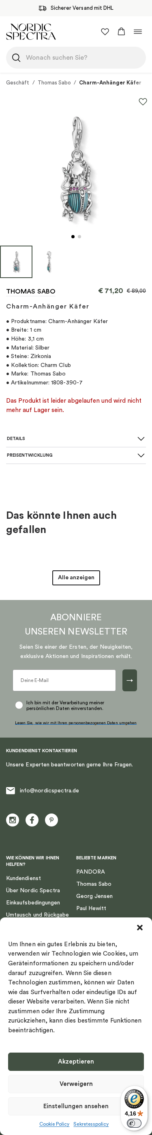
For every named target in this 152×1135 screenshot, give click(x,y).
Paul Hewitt (91, 908)
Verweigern (76, 1084)
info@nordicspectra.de (49, 791)
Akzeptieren (76, 1062)
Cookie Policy (54, 1124)
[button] (140, 928)
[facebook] (32, 819)
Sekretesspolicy (91, 1124)
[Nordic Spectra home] (31, 31)
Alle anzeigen (76, 577)
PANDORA (90, 872)
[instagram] (12, 819)
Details (16, 438)
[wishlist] (105, 31)
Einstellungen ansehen (76, 1106)
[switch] (134, 1123)
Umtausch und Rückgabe (37, 915)
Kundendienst (23, 878)
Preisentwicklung (30, 455)
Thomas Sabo (54, 82)
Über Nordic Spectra (33, 890)
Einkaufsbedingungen (33, 903)
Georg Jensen (94, 896)
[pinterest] (51, 819)
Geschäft (18, 82)
